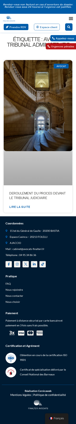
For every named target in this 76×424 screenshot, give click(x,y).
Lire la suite (19, 206)
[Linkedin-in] (34, 264)
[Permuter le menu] (71, 18)
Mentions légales (20, 394)
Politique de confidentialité (49, 394)
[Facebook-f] (9, 264)
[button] (68, 27)
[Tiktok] (42, 264)
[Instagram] (17, 264)
